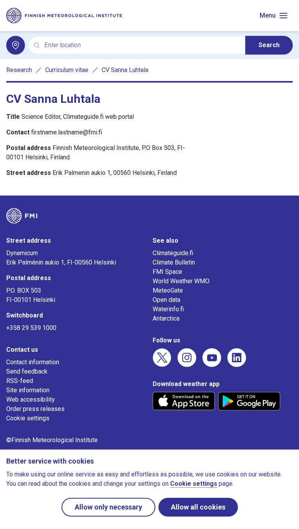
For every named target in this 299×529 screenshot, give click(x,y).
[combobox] (142, 45)
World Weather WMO (181, 281)
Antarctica (166, 318)
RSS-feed (19, 380)
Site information (27, 390)
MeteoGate (168, 290)
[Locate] (15, 45)
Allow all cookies (198, 507)
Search (269, 45)
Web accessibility (30, 399)
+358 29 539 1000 (31, 328)
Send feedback (26, 371)
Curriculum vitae (66, 70)
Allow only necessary (108, 507)
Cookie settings (27, 418)
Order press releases (35, 409)
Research (19, 70)
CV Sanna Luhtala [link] (125, 70)
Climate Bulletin (174, 262)
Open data (166, 299)
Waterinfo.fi (168, 309)
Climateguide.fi (173, 253)
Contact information (32, 362)
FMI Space (167, 271)
